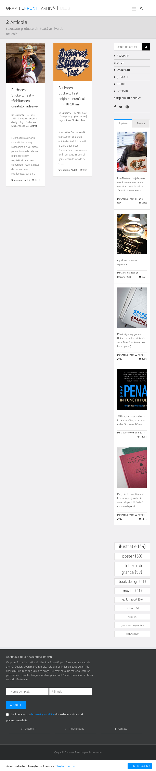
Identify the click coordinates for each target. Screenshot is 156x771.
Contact (122, 728)
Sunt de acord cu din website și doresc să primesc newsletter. (44, 717)
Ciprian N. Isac (127, 272)
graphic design (78, 116)
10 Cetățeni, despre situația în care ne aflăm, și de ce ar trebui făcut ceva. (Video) (131, 420)
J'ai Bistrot (31, 126)
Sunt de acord (140, 766)
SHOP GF (119, 62)
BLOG (65, 8)
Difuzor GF (20, 115)
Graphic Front (127, 199)
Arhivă (48, 8)
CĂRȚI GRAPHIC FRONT (127, 98)
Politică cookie (76, 728)
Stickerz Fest (79, 120)
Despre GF (30, 728)
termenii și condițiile (43, 714)
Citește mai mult (66, 766)
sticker (67, 120)
